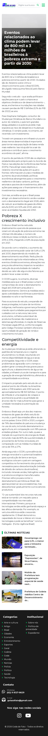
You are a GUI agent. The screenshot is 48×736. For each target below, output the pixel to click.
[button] (43, 5)
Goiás (6, 655)
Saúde (7, 674)
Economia (9, 637)
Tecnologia (9, 677)
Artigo (7, 626)
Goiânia (7, 652)
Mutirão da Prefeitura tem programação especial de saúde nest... (34, 578)
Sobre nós (33, 623)
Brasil (6, 630)
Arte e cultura (11, 623)
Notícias (8, 663)
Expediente (34, 633)
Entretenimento (12, 641)
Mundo (7, 659)
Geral (6, 648)
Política (7, 670)
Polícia (7, 666)
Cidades (8, 633)
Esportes (8, 644)
